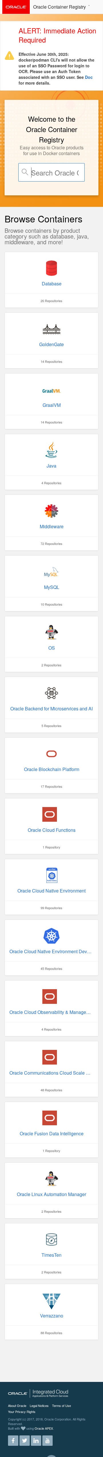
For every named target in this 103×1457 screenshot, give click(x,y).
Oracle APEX (44, 1428)
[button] (95, 6)
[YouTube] (47, 1438)
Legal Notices (39, 1405)
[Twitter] (24, 1438)
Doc (89, 77)
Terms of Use (61, 1405)
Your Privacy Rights (21, 1411)
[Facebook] (13, 1438)
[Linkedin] (36, 1438)
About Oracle (17, 1405)
